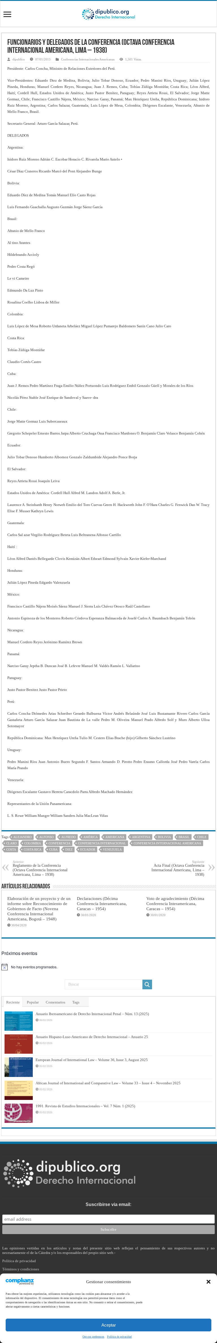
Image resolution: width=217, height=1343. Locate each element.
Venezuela (112, 849)
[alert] (108, 966)
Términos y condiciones (20, 1269)
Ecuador (87, 849)
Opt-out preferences (93, 1336)
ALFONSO (46, 837)
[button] (208, 1282)
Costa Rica (33, 849)
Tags (75, 1002)
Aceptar (108, 1325)
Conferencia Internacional (102, 843)
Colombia (32, 843)
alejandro (22, 837)
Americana (114, 837)
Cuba (53, 849)
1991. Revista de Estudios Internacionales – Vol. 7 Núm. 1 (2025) (85, 1106)
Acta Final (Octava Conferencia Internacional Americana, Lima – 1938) (177, 868)
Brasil (184, 837)
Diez (69, 849)
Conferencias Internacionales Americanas (87, 59)
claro (11, 843)
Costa (11, 849)
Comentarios (55, 1002)
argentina (141, 837)
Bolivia (164, 837)
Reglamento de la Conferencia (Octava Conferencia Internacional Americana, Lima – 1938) (40, 868)
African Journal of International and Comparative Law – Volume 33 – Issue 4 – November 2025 (108, 1083)
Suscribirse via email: (108, 1204)
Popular (33, 1002)
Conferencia (59, 843)
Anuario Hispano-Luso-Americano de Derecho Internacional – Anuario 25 (92, 1037)
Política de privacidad (119, 1336)
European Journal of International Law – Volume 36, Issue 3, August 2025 (92, 1060)
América (90, 837)
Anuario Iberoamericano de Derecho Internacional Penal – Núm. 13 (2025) (92, 1014)
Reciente (13, 1002)
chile (202, 837)
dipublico (18, 59)
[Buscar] (147, 984)
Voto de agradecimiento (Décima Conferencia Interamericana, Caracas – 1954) (175, 903)
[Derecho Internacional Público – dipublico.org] (108, 13)
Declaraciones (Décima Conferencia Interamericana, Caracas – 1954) (102, 903)
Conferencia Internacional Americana (167, 843)
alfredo (68, 837)
